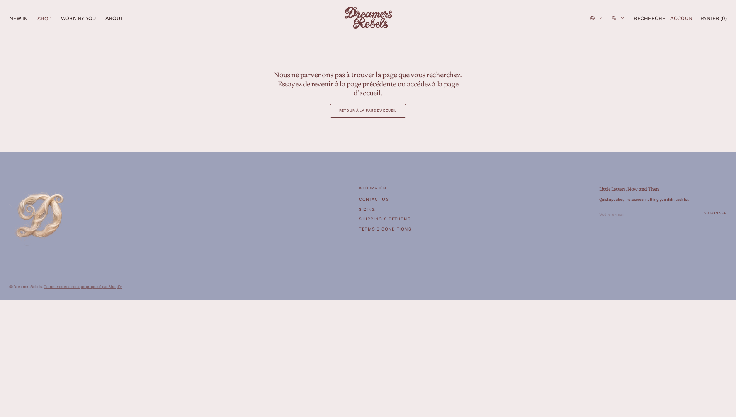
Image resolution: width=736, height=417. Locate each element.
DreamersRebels (28, 286)
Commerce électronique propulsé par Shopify (83, 286)
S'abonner (715, 213)
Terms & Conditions (385, 229)
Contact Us (374, 199)
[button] (649, 18)
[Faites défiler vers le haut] (724, 405)
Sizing (367, 209)
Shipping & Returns (384, 219)
